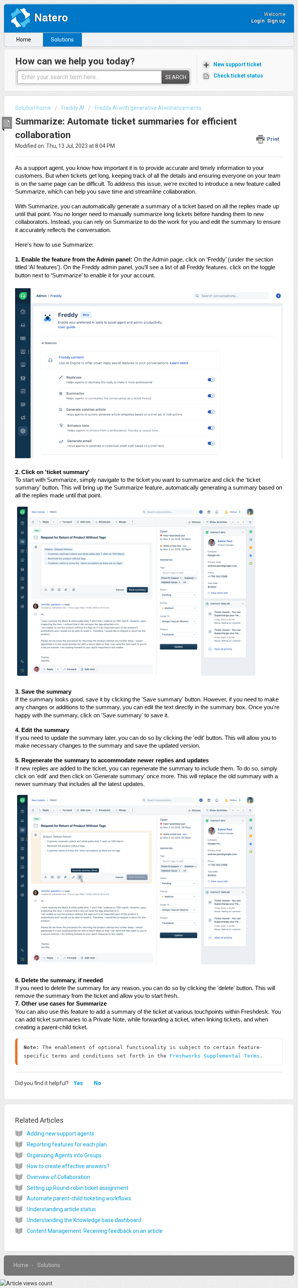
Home (23, 39)
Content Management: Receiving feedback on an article (95, 1231)
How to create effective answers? (68, 1166)
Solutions (62, 39)
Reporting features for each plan (67, 1144)
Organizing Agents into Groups (64, 1155)
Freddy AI (72, 108)
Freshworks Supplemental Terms (215, 1056)
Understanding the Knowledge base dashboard (84, 1220)
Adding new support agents (60, 1133)
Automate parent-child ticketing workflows (79, 1198)
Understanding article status (61, 1209)
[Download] (134, 656)
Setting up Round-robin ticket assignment (77, 1188)
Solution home (33, 108)
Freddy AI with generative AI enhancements (148, 108)
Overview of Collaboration (58, 1177)
